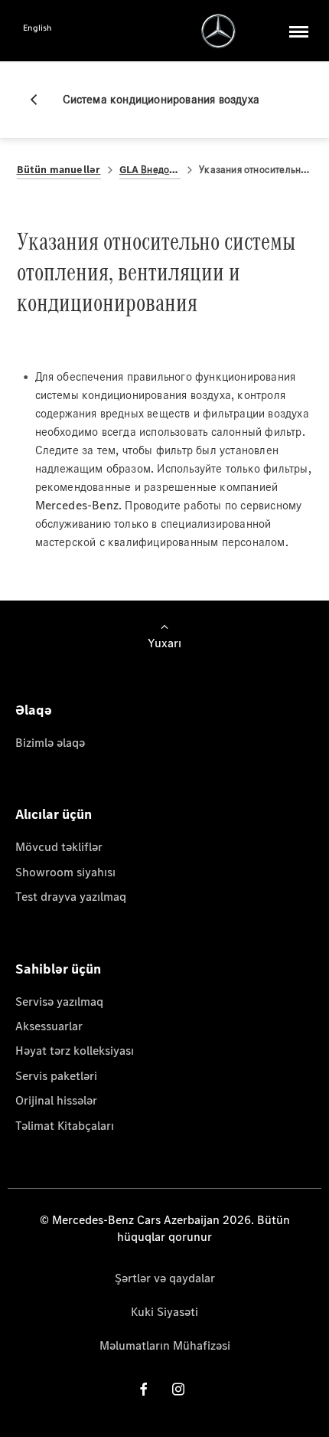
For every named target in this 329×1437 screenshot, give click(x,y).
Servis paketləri (56, 1076)
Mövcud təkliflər (59, 847)
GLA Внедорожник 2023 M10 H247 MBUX (150, 169)
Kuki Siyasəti (164, 1312)
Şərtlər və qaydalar (165, 1278)
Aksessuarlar (49, 1026)
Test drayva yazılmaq (70, 897)
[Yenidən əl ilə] (40, 100)
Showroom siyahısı (65, 872)
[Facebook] (144, 1389)
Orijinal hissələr (56, 1100)
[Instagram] (178, 1389)
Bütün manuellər (59, 169)
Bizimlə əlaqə (50, 743)
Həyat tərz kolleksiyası (74, 1051)
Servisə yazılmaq (59, 1001)
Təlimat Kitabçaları (64, 1126)
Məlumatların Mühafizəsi (164, 1345)
